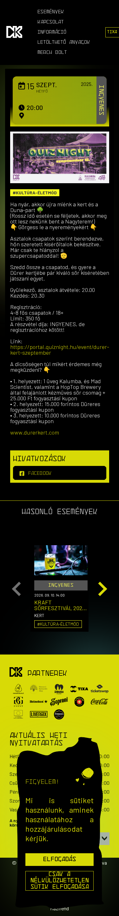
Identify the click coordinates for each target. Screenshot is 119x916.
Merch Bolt (52, 52)
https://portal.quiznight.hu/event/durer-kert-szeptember (59, 349)
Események (50, 12)
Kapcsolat (50, 22)
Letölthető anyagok (63, 42)
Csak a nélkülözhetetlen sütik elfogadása (59, 880)
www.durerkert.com (34, 432)
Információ (51, 32)
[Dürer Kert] (16, 672)
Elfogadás (59, 859)
